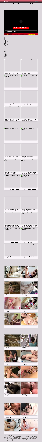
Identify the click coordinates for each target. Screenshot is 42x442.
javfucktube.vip (25, 311)
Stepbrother (6, 54)
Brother (5, 46)
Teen (5, 58)
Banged (5, 43)
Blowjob (16, 73)
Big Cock (32, 157)
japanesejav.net (25, 348)
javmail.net (7, 311)
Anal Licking (17, 120)
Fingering (12, 120)
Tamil (5, 56)
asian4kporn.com (8, 395)
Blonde (29, 89)
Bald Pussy (12, 104)
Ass (11, 173)
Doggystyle (6, 49)
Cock (16, 89)
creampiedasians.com (26, 417)
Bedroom (12, 242)
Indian (5, 52)
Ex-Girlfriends (6, 50)
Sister (5, 53)
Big (32, 73)
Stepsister (5, 55)
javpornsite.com (25, 364)
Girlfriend (5, 51)
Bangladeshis (6, 44)
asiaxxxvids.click (25, 395)
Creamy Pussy (34, 226)
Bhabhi (5, 45)
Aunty (5, 42)
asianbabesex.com (8, 417)
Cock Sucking (34, 120)
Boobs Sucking (17, 257)
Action (29, 73)
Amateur (12, 73)
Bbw (28, 257)
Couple (32, 257)
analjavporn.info (8, 364)
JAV (6, 1)
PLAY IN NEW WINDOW (21, 28)
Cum (29, 104)
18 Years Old (13, 226)
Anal (5, 40)
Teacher (5, 57)
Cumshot (32, 104)
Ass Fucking (17, 189)
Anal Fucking (6, 41)
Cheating (13, 89)
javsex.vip (7, 295)
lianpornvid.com (8, 348)
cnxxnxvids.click (25, 295)
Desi (4, 47)
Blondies (33, 89)
